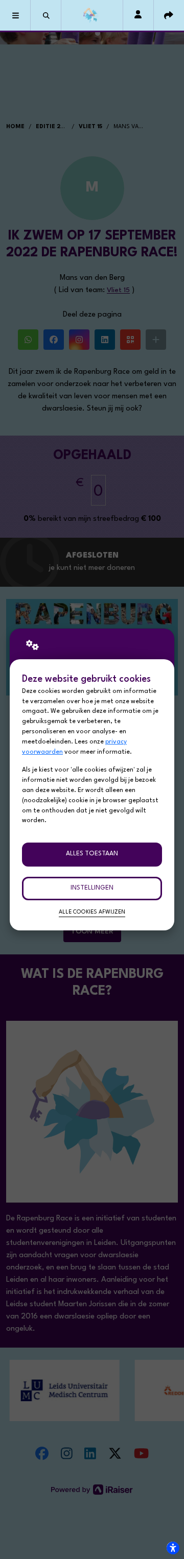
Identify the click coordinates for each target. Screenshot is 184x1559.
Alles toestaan (92, 854)
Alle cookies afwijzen (92, 912)
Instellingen (92, 888)
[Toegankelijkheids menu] (173, 1548)
